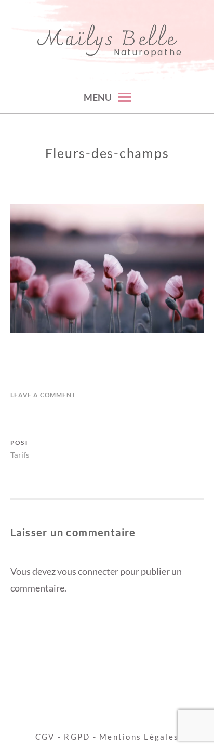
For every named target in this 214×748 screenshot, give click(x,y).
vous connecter (87, 571)
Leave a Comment (43, 395)
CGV (45, 736)
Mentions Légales (139, 736)
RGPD (77, 736)
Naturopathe (148, 52)
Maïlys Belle (107, 40)
